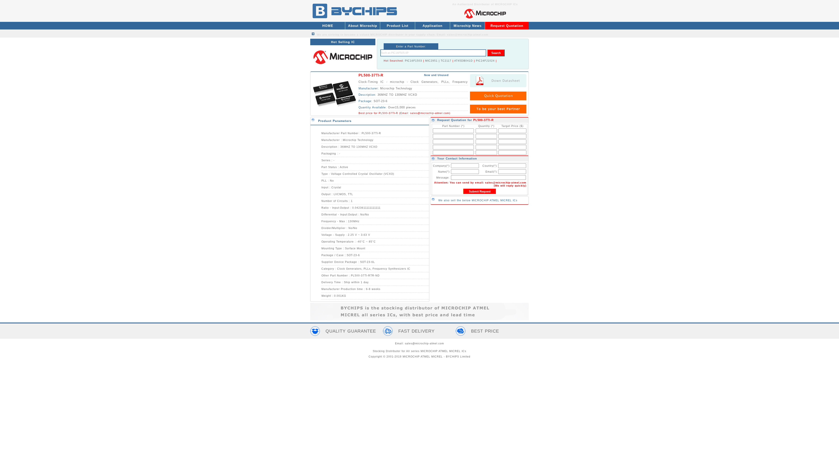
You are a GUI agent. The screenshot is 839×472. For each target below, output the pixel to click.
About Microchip (362, 26)
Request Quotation (507, 26)
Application (432, 26)
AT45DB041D (463, 60)
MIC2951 (431, 60)
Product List (397, 26)
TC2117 (446, 60)
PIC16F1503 (413, 60)
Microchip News (468, 26)
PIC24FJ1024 (485, 60)
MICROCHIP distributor (387, 34)
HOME (327, 26)
